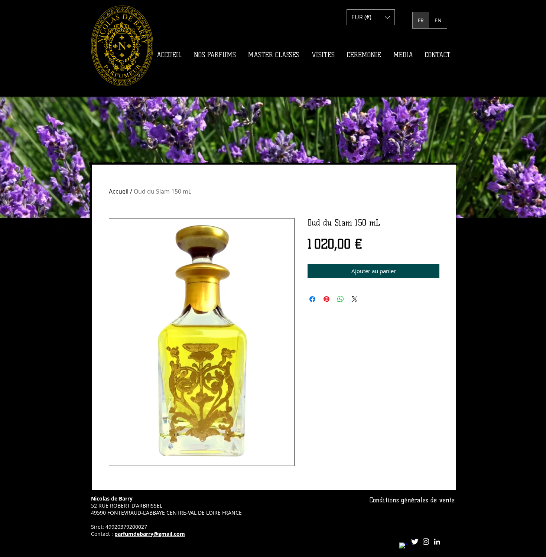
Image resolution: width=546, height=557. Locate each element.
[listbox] (371, 17)
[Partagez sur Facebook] (312, 299)
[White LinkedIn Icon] (437, 541)
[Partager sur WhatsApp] (340, 299)
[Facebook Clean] (403, 547)
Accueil (119, 191)
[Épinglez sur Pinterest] (326, 299)
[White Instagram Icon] (426, 541)
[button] (371, 17)
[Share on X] (354, 299)
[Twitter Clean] (414, 541)
